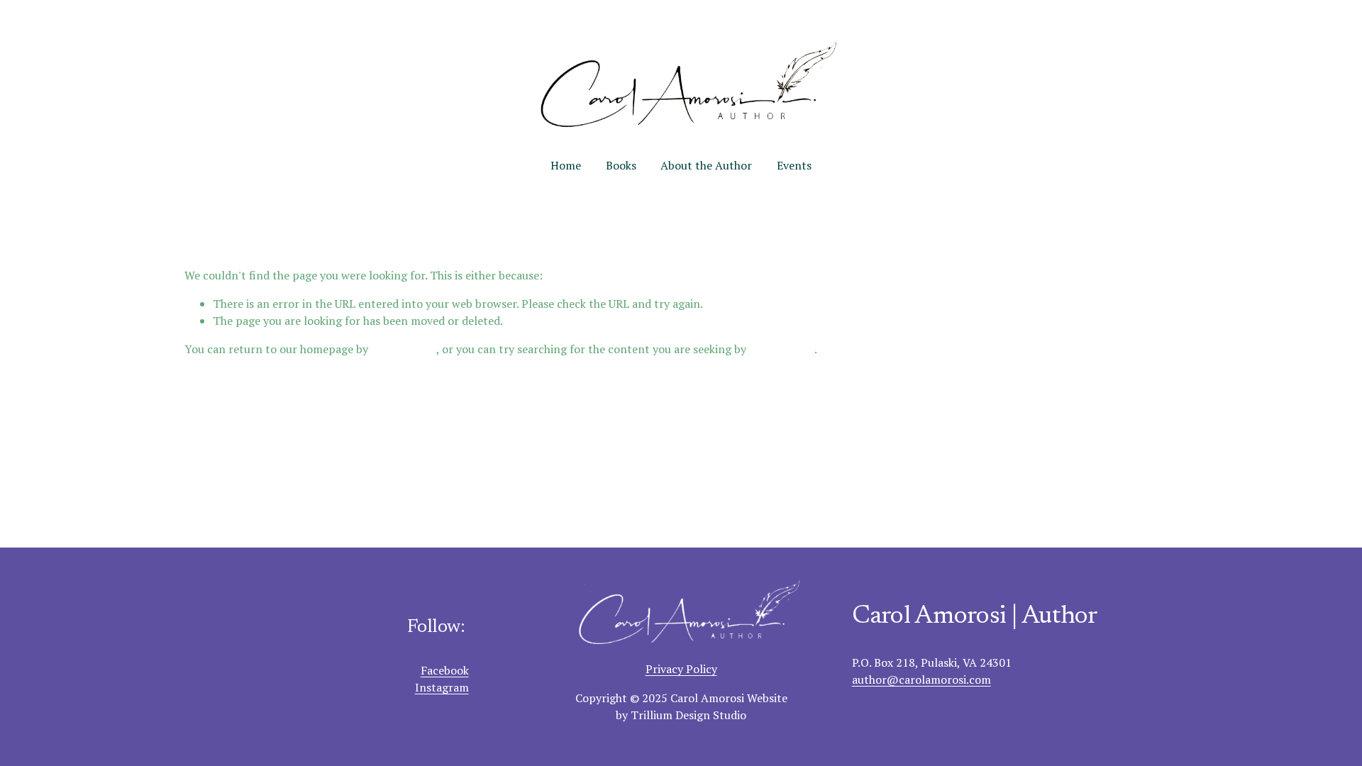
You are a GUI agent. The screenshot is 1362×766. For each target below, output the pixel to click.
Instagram (442, 687)
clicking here (403, 349)
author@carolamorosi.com (921, 679)
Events (794, 165)
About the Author (706, 165)
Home (565, 165)
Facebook (445, 670)
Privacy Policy (681, 669)
